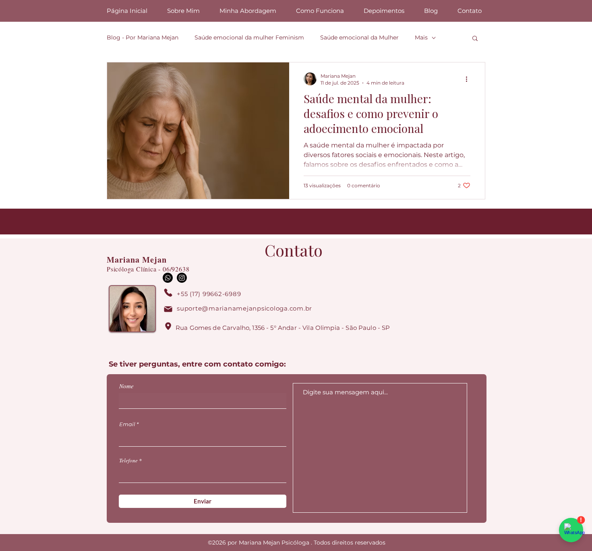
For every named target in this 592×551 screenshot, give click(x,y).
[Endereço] (168, 326)
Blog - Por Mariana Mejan (142, 37)
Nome (126, 386)
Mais (421, 37)
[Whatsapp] (168, 278)
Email (127, 424)
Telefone (128, 460)
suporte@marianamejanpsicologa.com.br (244, 308)
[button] (475, 39)
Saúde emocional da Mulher (359, 37)
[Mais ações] (469, 79)
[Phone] (168, 293)
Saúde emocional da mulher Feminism (249, 37)
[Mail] (168, 309)
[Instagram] (182, 278)
